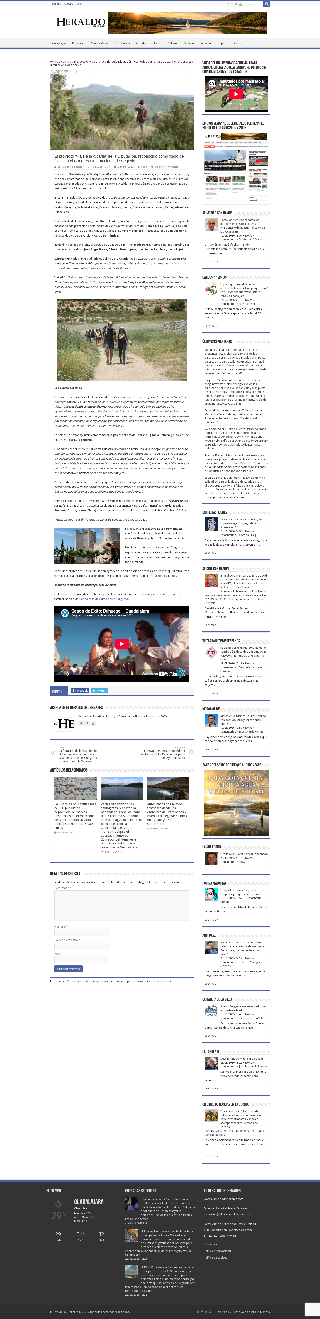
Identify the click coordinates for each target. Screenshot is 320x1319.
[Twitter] (236, 4)
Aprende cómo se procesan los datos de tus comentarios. (140, 981)
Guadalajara (59, 43)
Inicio (56, 61)
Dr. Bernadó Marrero (252, 239)
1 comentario (253, 898)
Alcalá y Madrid (100, 43)
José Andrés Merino (251, 731)
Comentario (62, 888)
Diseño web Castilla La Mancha (251, 1312)
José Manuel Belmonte (253, 1066)
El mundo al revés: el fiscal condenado (244, 854)
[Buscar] (266, 4)
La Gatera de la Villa (251, 1018)
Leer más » (211, 261)
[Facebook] (232, 4)
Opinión (189, 43)
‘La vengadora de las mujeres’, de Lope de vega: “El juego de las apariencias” (241, 523)
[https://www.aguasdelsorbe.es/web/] (187, 22)
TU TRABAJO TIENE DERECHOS (221, 641)
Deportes (223, 43)
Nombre (60, 926)
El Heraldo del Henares (71, 166)
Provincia (78, 43)
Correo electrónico (67, 940)
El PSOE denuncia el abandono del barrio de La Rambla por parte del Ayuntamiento (162, 752)
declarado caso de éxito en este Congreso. (102, 599)
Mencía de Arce (248, 303)
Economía (205, 43)
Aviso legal (210, 1244)
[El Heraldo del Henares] (79, 22)
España (158, 43)
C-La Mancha (123, 43)
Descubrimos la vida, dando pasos (241, 1058)
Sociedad (141, 43)
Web (57, 953)
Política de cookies (215, 1257)
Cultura (172, 43)
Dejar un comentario (166, 166)
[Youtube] (240, 4)
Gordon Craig (247, 535)
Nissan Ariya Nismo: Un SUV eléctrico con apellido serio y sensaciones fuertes (243, 719)
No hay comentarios (241, 599)
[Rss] (228, 4)
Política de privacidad (217, 1251)
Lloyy (242, 861)
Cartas (238, 43)
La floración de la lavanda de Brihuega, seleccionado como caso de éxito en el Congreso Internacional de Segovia (78, 754)
